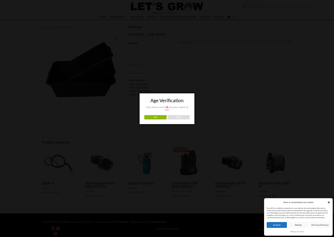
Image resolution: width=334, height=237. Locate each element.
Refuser (298, 225)
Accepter (277, 225)
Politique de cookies (297, 232)
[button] (328, 202)
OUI (155, 117)
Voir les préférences (320, 225)
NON (179, 117)
